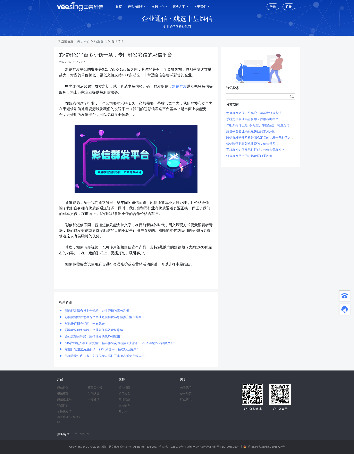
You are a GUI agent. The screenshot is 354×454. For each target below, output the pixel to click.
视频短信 (63, 393)
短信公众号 (95, 387)
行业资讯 (100, 41)
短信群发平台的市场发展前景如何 (249, 156)
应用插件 (124, 405)
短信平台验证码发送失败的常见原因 (250, 131)
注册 (289, 6)
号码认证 (93, 393)
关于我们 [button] (200, 7)
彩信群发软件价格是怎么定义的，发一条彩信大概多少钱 (264, 137)
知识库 (123, 411)
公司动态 (186, 393)
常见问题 (124, 399)
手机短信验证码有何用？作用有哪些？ (252, 119)
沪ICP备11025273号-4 (172, 446)
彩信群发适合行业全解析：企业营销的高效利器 (96, 311)
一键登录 (93, 399)
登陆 (273, 6)
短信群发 (63, 387)
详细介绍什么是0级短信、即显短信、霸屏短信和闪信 (262, 125)
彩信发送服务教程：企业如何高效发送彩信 (93, 330)
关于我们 (83, 41)
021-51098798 (82, 434)
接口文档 (124, 393)
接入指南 (124, 387)
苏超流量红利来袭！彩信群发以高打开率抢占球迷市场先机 (104, 356)
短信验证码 (64, 399)
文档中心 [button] (158, 7)
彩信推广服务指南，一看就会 (84, 323)
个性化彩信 (64, 411)
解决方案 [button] (179, 7)
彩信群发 (179, 86)
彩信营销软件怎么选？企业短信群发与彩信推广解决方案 (103, 317)
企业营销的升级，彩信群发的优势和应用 (92, 336)
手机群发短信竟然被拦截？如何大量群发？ (255, 150)
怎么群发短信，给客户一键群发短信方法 (253, 113)
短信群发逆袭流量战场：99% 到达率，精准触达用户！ (101, 349)
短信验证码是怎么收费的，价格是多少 (252, 144)
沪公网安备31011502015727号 (266, 446)
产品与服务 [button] (135, 7)
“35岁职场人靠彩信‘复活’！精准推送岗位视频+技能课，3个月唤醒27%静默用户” (119, 343)
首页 (119, 7)
